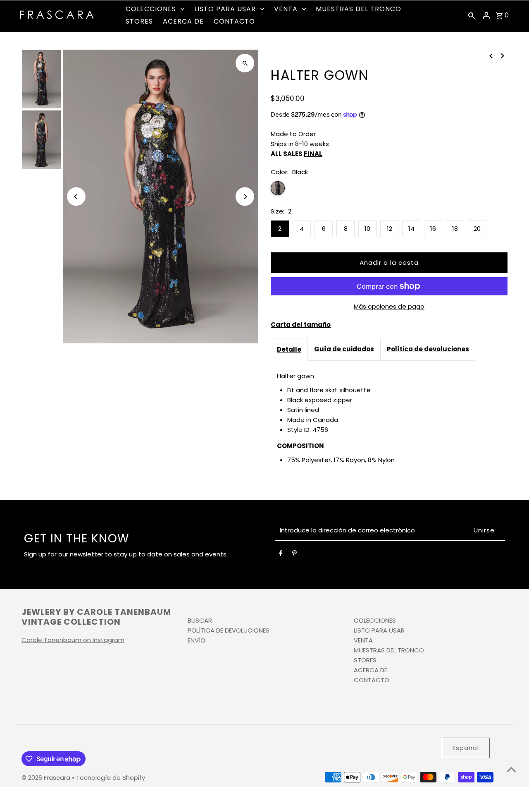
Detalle (289, 349)
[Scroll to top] (511, 769)
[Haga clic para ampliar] (245, 63)
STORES (365, 660)
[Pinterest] (294, 555)
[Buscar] (471, 15)
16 (433, 228)
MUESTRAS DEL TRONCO (389, 650)
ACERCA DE (370, 670)
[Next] (245, 196)
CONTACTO (371, 680)
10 (367, 228)
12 (389, 228)
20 (477, 228)
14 (411, 228)
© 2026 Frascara (46, 777)
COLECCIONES (375, 620)
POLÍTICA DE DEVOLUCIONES (228, 630)
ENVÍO (196, 640)
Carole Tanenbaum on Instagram (72, 639)
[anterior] (491, 55)
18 (455, 228)
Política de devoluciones (428, 349)
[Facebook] (280, 555)
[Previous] (76, 196)
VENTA (363, 640)
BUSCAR (200, 620)
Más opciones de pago (389, 306)
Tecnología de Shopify (110, 777)
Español (466, 747)
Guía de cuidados (344, 349)
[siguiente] (503, 55)
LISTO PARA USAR (379, 630)
